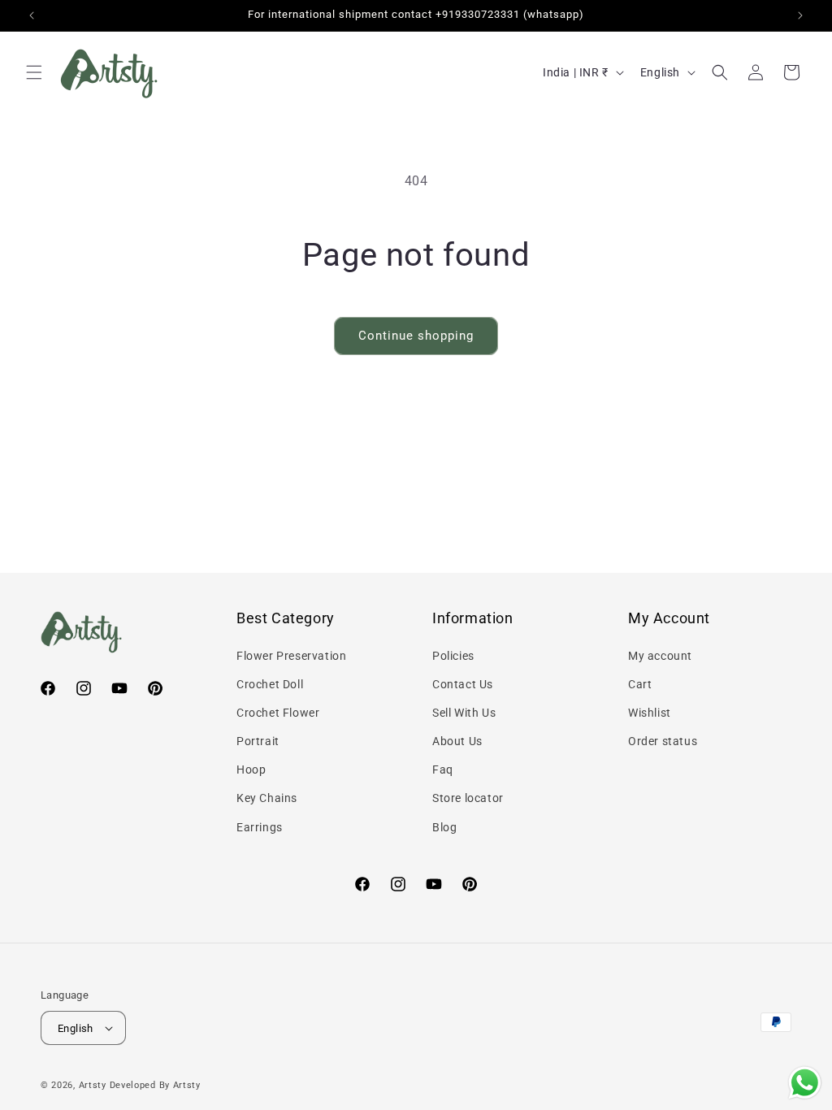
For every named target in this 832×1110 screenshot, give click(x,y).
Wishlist (649, 712)
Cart (640, 684)
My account (660, 655)
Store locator (468, 797)
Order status (662, 741)
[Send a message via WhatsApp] (805, 1083)
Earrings (259, 827)
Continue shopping (416, 335)
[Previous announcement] (32, 15)
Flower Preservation (291, 655)
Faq (442, 769)
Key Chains (266, 797)
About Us (457, 741)
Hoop (251, 769)
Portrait (258, 741)
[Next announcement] (800, 15)
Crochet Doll (269, 684)
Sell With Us (464, 712)
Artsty (92, 1085)
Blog (444, 827)
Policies (453, 655)
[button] (34, 72)
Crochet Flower (277, 712)
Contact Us (462, 684)
